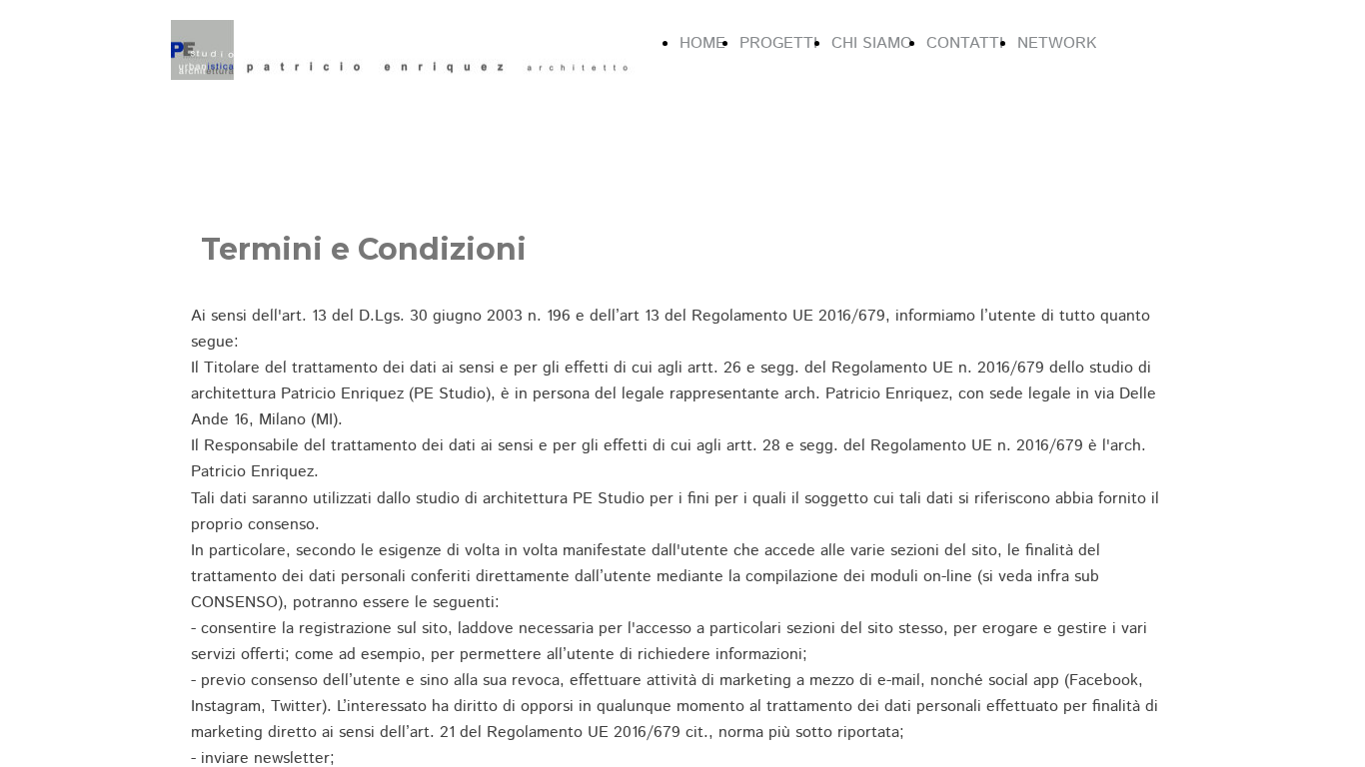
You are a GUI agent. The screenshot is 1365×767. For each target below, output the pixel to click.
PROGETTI (778, 43)
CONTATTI (964, 43)
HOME (702, 43)
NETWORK (1056, 43)
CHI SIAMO (871, 43)
